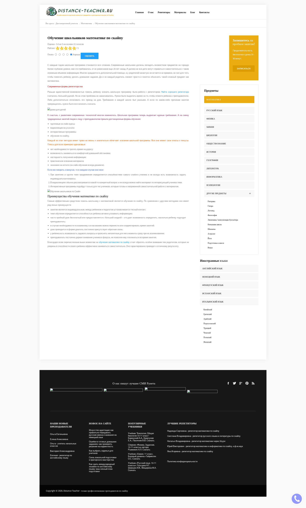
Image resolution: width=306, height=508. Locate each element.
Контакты (204, 12)
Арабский (207, 318)
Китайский (208, 309)
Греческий (208, 314)
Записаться (244, 68)
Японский (207, 342)
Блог (192, 12)
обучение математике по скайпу (114, 242)
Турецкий (207, 328)
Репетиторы (164, 12)
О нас (151, 12)
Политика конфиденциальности (182, 461)
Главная (139, 12)
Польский (207, 337)
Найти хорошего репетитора (175, 91)
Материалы (180, 12)
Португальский (210, 323)
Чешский (207, 332)
